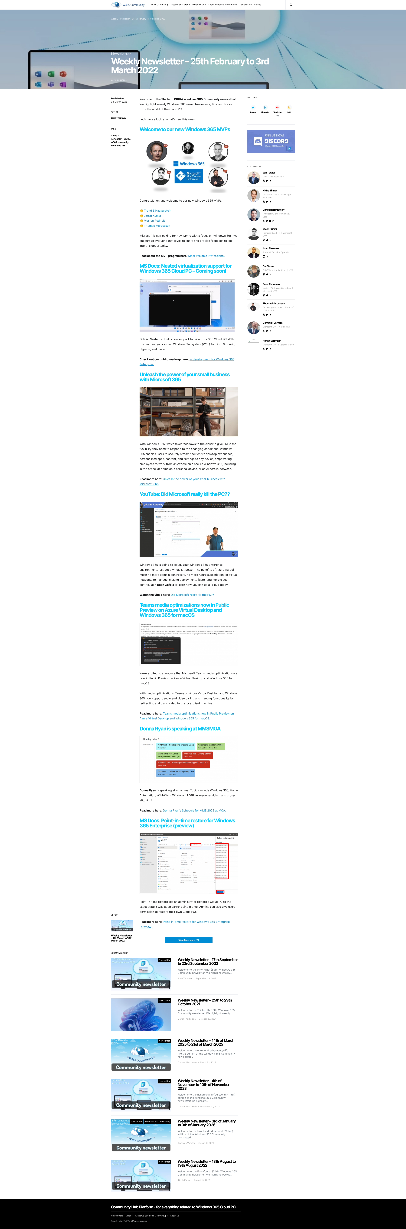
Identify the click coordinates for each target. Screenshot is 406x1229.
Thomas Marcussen (157, 225)
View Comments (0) (188, 940)
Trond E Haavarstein (157, 210)
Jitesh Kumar (152, 215)
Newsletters (245, 4)
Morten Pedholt (154, 220)
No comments (121, 80)
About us (174, 1215)
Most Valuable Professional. (206, 255)
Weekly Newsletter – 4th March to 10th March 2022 (121, 938)
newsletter (116, 138)
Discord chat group (180, 4)
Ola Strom (268, 266)
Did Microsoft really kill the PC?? (192, 594)
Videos (257, 4)
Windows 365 (199, 4)
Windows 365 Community (157, 1121)
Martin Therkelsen (187, 1019)
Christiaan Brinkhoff (273, 209)
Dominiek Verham (186, 1143)
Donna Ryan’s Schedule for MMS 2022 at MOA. (194, 810)
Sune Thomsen (118, 118)
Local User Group (159, 4)
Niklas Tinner (270, 190)
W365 (127, 138)
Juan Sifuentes (271, 248)
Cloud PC (116, 135)
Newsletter (121, 54)
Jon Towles (269, 172)
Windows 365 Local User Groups (151, 1215)
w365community (119, 142)
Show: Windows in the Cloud (222, 4)
